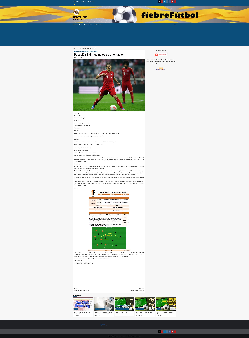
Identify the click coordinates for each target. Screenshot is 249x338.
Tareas (95, 51)
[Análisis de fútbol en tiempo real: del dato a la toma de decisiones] (83, 304)
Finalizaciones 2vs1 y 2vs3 (121, 312)
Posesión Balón (86, 51)
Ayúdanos (83, 1)
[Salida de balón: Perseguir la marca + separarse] (145, 304)
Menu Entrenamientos (78, 51)
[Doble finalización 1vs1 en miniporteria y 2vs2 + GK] (166, 304)
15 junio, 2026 (77, 315)
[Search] (175, 25)
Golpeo (129, 305)
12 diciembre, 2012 (78, 57)
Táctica (91, 51)
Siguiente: (137, 289)
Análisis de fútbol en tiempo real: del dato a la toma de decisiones (82, 313)
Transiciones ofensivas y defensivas (122, 308)
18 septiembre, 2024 (119, 313)
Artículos (76, 308)
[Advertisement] (124, 36)
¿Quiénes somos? (76, 1)
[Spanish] (74, 4)
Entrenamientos (77, 25)
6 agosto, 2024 (160, 315)
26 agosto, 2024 (139, 315)
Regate (117, 307)
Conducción (118, 305)
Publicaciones (87, 25)
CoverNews (131, 335)
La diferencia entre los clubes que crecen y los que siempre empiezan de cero (103, 313)
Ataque (138, 308)
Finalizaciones (124, 305)
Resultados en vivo (90, 1)
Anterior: (81, 289)
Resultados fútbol (98, 25)
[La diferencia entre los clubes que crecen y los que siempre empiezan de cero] (104, 304)
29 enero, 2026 (98, 315)
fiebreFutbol (80, 17)
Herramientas (102, 308)
